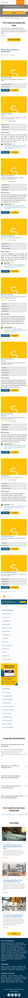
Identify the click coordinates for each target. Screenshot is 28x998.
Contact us (14, 966)
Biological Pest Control (7, 627)
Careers (8, 966)
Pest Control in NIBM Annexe (8, 814)
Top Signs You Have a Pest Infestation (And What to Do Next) (12, 846)
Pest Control (7, 18)
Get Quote (14, 90)
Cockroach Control (6, 424)
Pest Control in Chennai (7, 720)
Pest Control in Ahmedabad (8, 710)
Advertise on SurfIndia (16, 968)
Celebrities (15, 975)
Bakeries (17, 980)
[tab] (14, 751)
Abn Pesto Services (7, 295)
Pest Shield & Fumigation (9, 572)
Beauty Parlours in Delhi (13, 944)
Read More (3, 35)
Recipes (20, 975)
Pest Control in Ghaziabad (7, 727)
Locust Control (5, 427)
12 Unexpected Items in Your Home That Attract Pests (13, 881)
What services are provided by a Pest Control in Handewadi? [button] (12, 745)
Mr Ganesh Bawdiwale (8, 236)
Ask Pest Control (6, 77)
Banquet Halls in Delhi (20, 957)
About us (3, 966)
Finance (9, 975)
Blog (17, 982)
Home (2, 18)
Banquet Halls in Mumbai (7, 958)
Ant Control (4, 303)
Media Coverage (21, 966)
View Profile (5, 90)
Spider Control (5, 129)
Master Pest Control (7, 176)
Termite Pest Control (6, 248)
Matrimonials (4, 977)
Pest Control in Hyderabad (7, 706)
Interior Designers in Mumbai (13, 954)
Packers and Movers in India (8, 943)
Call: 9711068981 (20, 2)
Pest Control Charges (6, 614)
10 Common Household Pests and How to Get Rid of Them (13, 916)
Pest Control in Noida (6, 713)
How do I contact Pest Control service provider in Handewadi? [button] (11, 786)
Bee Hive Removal (5, 127)
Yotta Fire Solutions (7, 536)
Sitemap (21, 982)
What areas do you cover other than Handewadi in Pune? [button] (10, 766)
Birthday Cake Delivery (18, 955)
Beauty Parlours (10, 980)
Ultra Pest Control (5, 86)
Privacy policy (11, 969)
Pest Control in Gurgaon (7, 717)
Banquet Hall (8, 978)
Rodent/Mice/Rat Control (7, 84)
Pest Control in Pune (15, 18)
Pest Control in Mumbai (7, 696)
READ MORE (6, 857)
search (14, 12)
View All (14, 933)
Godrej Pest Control (6, 624)
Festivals (10, 977)
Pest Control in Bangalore (7, 699)
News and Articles (10, 982)
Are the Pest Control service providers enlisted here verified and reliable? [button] (11, 776)
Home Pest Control (6, 621)
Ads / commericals (5, 968)
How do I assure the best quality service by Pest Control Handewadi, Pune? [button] (12, 796)
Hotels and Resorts (17, 978)
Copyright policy (20, 969)
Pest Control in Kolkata (7, 724)
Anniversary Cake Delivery (7, 957)
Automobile (4, 975)
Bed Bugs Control (5, 124)
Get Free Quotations (14, 39)
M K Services (5, 476)
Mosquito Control (5, 246)
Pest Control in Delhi (6, 692)
